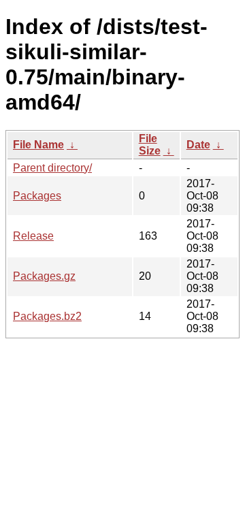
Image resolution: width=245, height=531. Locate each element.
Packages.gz (44, 276)
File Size (150, 145)
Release (33, 236)
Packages (37, 196)
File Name (38, 144)
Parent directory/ (52, 168)
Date (198, 144)
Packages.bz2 (47, 316)
